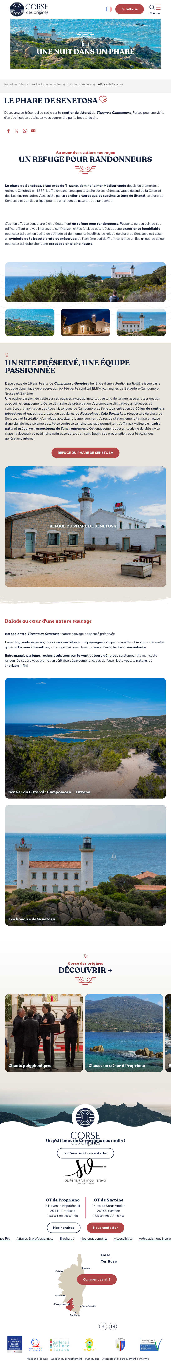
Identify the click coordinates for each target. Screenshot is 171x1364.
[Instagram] (113, 1327)
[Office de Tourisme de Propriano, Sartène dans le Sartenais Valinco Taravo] (29, 9)
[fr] (109, 9)
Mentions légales (37, 1359)
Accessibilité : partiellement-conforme (125, 1359)
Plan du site (92, 1359)
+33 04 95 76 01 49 (62, 1216)
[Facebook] (103, 1327)
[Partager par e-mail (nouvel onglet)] (33, 131)
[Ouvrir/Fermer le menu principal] (155, 9)
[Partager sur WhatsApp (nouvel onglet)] (25, 131)
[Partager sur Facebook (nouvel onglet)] (8, 131)
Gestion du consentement (66, 1359)
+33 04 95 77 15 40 (108, 1216)
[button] (109, 9)
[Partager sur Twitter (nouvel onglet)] (17, 131)
